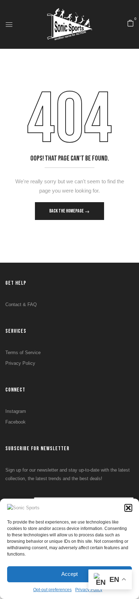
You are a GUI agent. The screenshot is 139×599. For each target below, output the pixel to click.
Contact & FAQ (21, 304)
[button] (128, 507)
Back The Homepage (66, 211)
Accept (69, 574)
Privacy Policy (20, 363)
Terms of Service (23, 352)
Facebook (15, 422)
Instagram (15, 411)
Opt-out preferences (52, 589)
